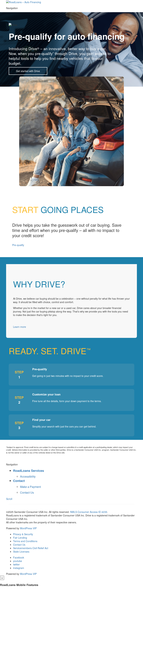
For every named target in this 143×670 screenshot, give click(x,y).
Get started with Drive (28, 71)
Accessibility (28, 476)
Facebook (18, 557)
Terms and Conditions (25, 541)
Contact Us (27, 492)
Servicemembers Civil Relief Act (30, 548)
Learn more (19, 326)
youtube (17, 561)
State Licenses (21, 551)
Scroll (9, 499)
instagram (18, 568)
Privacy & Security (23, 534)
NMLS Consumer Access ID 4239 (88, 512)
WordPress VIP (28, 528)
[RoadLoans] (23, 2)
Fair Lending (20, 537)
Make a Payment (30, 487)
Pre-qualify (18, 245)
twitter (16, 564)
